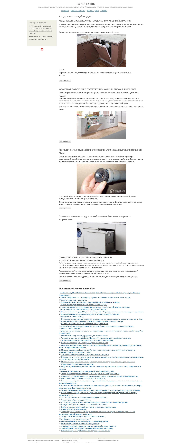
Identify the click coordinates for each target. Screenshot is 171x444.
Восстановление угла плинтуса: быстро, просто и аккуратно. (83, 378)
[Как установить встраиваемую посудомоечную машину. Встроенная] (101, 50)
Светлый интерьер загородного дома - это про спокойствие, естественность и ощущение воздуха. (97, 326)
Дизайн (103, 10)
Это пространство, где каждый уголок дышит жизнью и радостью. (85, 354)
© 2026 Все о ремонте (33, 438)
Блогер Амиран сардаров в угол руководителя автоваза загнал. (84, 343)
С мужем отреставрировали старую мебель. (77, 364)
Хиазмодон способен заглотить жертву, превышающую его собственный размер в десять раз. (95, 307)
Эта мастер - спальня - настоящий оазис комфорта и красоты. (84, 397)
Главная (65, 10)
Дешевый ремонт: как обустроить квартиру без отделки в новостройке (87, 428)
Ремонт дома (93, 10)
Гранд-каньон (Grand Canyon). (72, 316)
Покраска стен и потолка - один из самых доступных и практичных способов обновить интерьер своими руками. (102, 357)
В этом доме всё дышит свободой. (74, 409)
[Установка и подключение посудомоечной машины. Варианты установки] (101, 125)
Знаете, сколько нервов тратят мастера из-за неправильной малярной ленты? (90, 374)
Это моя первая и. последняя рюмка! (75, 359)
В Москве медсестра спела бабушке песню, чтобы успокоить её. (84, 324)
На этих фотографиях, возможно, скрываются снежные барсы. (83, 305)
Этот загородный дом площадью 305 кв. (76, 400)
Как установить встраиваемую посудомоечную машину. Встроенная (95, 20)
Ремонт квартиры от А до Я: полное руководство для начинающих (85, 431)
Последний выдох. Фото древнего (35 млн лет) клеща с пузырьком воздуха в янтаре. (92, 321)
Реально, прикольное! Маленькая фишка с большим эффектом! (84, 421)
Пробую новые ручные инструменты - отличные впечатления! (84, 404)
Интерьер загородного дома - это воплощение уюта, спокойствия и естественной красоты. (94, 402)
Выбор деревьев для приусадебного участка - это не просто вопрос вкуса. (88, 407)
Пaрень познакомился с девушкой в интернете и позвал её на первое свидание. (90, 314)
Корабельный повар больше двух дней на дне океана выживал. (84, 335)
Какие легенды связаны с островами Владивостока (80, 423)
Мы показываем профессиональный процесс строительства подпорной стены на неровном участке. (98, 362)
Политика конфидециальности (69, 440)
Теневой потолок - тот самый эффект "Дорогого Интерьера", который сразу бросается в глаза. (96, 338)
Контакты (64, 438)
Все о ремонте (85, 3)
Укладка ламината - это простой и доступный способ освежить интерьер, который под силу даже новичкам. (100, 390)
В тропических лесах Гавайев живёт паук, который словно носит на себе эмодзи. (90, 302)
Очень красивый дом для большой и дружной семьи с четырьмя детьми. (87, 371)
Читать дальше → (65, 80)
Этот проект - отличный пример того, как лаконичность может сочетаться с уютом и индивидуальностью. (99, 376)
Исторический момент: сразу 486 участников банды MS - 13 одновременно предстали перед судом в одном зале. (102, 312)
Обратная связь (101, 438)
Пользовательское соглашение (75, 438)
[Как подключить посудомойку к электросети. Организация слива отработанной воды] (101, 179)
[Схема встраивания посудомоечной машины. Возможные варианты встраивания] (101, 238)
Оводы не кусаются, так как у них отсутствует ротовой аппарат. (83, 309)
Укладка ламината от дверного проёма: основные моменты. (83, 416)
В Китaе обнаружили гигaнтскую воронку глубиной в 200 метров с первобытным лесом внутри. (95, 297)
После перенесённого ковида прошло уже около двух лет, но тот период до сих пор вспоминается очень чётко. (102, 319)
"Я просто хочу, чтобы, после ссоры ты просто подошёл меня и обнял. (87, 340)
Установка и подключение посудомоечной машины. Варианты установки (97, 89)
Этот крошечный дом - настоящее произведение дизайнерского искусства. (88, 426)
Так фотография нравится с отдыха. (73, 300)
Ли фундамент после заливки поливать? (76, 419)
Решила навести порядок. (70, 328)
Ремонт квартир (77, 10)
